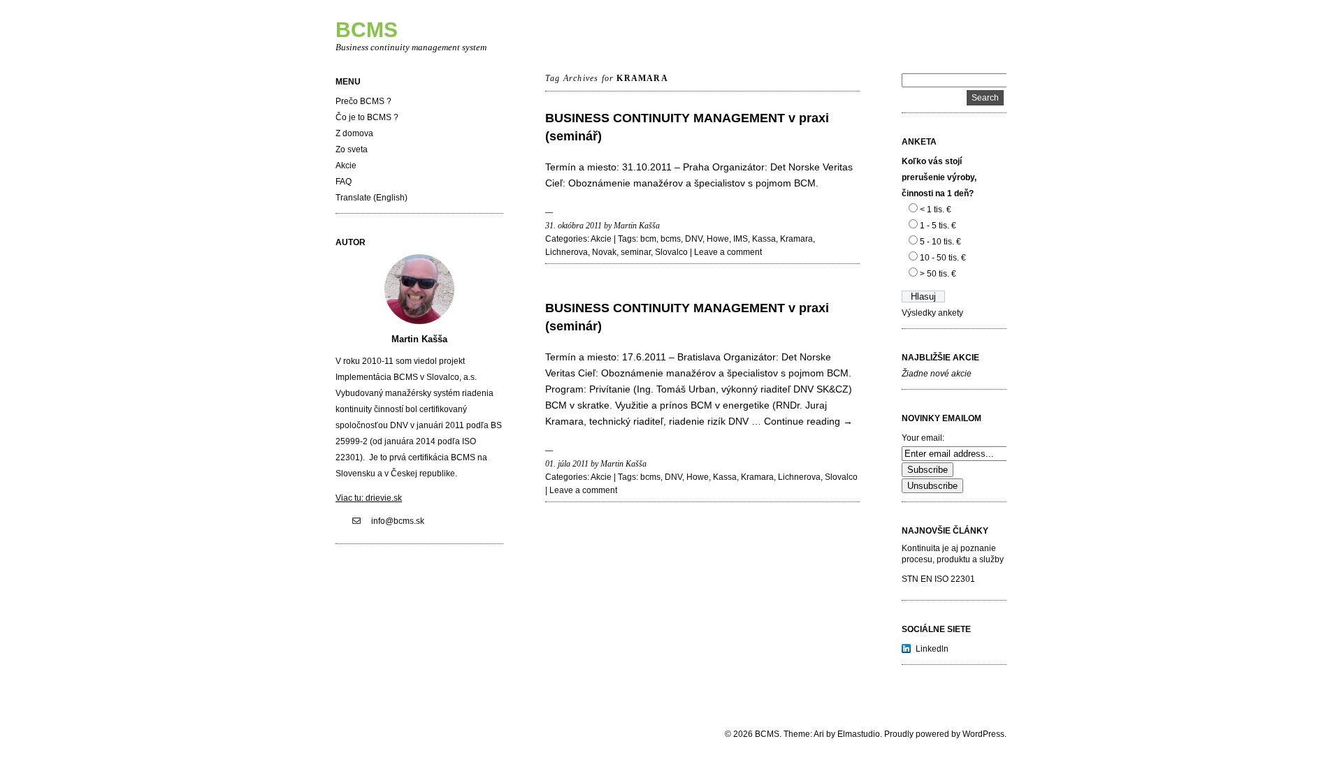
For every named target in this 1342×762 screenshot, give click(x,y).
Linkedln (932, 649)
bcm (648, 239)
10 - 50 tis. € (943, 258)
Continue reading (808, 421)
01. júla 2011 (567, 464)
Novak (604, 252)
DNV (693, 239)
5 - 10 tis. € (940, 242)
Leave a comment (728, 252)
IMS (740, 239)
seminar (636, 252)
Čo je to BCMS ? (367, 117)
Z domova (354, 133)
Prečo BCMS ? (363, 101)
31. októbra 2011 (573, 225)
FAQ (344, 181)
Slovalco (671, 252)
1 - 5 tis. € (938, 225)
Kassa (764, 239)
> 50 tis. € (938, 274)
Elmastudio (858, 734)
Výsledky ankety (932, 313)
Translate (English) (371, 198)
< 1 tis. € (935, 209)
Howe (718, 239)
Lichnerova (566, 252)
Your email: (923, 438)
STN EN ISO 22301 (938, 579)
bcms (671, 239)
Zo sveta (352, 149)
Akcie (346, 165)
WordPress (983, 734)
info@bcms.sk (397, 521)
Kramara (796, 239)
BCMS (367, 29)
